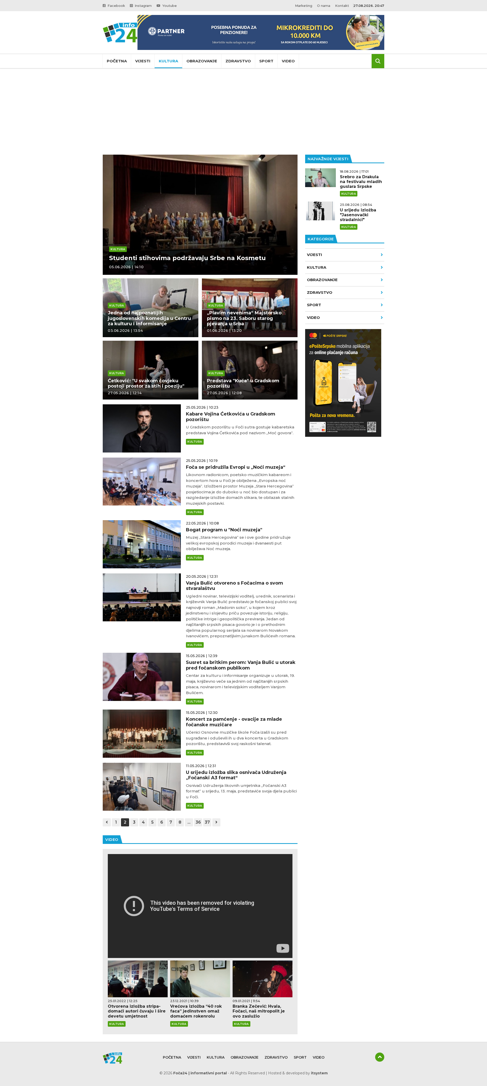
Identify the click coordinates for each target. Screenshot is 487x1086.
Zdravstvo (238, 61)
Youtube (169, 6)
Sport (266, 61)
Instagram (143, 6)
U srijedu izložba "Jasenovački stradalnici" (358, 215)
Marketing (303, 6)
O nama (323, 6)
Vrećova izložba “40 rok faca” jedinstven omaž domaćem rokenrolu (196, 1011)
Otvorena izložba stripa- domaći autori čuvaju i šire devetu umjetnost (137, 1011)
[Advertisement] (243, 111)
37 (207, 822)
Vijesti (142, 61)
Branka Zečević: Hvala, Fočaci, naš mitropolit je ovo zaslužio (259, 1011)
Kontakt (342, 6)
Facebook (116, 6)
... (188, 822)
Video (288, 61)
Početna (117, 61)
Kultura (168, 61)
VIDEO (313, 317)
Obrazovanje (201, 61)
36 (198, 822)
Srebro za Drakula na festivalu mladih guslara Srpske (361, 181)
